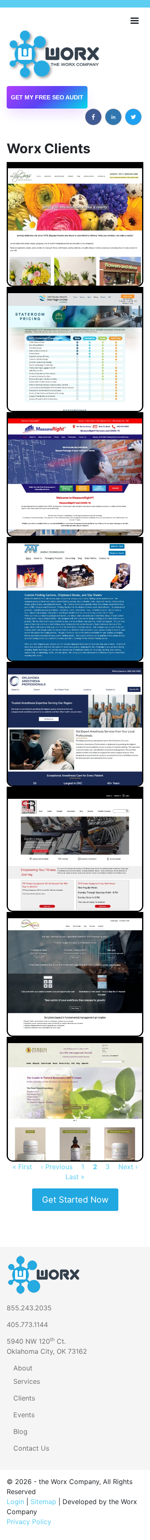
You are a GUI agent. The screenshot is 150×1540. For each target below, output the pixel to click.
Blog (20, 1431)
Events (24, 1415)
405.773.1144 (27, 1324)
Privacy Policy (29, 1521)
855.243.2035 (29, 1308)
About (22, 1368)
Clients (24, 1398)
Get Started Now (75, 1200)
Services (26, 1381)
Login (15, 1501)
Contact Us (31, 1448)
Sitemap (43, 1501)
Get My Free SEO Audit (47, 97)
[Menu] (134, 21)
